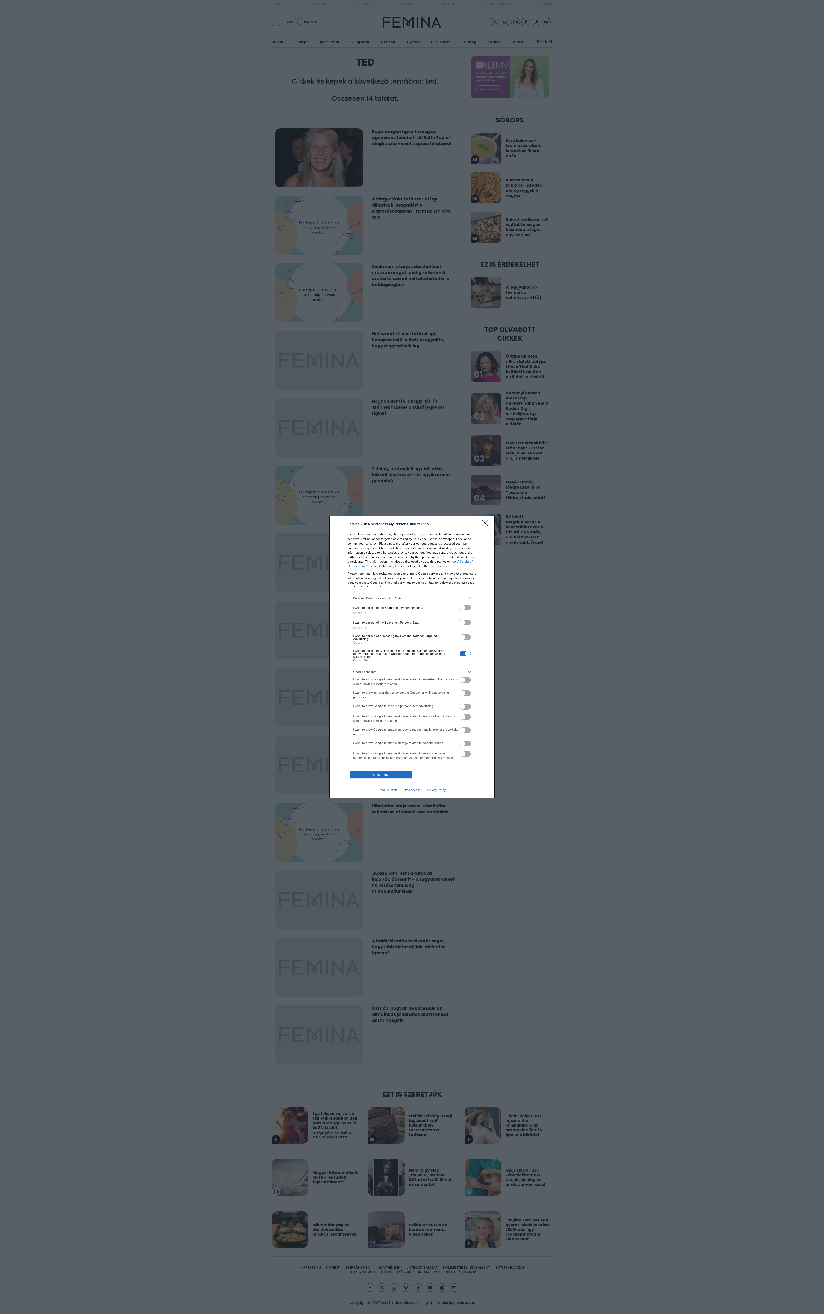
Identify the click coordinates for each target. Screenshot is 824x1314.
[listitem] (412, 598)
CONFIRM (381, 774)
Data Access (412, 790)
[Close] (486, 524)
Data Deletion (388, 790)
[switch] (465, 607)
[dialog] (412, 657)
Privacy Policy (436, 790)
